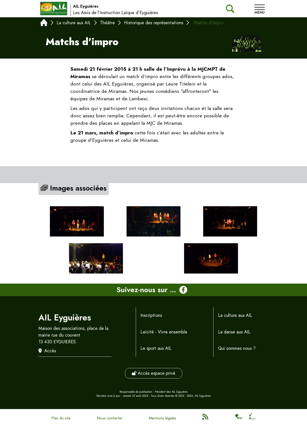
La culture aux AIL (74, 23)
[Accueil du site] (53, 8)
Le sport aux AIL (155, 348)
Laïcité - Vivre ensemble (163, 332)
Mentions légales (162, 418)
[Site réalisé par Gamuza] (252, 418)
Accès (50, 351)
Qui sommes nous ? (237, 348)
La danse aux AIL (234, 332)
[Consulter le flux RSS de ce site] (205, 418)
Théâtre (107, 23)
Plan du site (61, 418)
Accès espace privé (155, 373)
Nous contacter (109, 418)
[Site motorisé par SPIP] (238, 418)
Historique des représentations (153, 23)
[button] (259, 9)
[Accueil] (43, 23)
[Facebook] (183, 290)
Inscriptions (151, 315)
